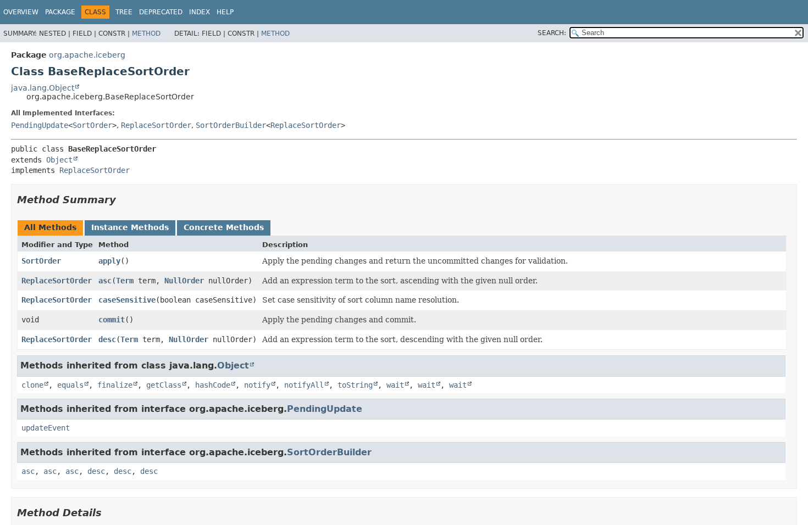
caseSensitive (127, 299)
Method (146, 33)
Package (60, 12)
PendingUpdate (39, 125)
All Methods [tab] (50, 227)
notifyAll (304, 385)
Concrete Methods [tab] (224, 227)
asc (105, 280)
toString (355, 385)
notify (257, 385)
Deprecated (160, 12)
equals (70, 385)
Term (125, 280)
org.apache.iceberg (87, 55)
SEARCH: (552, 33)
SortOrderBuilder (231, 125)
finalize (114, 385)
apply (109, 260)
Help (225, 12)
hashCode (212, 385)
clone (32, 385)
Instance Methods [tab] (130, 227)
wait (395, 385)
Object (59, 159)
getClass (163, 385)
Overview (20, 12)
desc (107, 339)
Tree (123, 12)
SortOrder (92, 125)
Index (199, 12)
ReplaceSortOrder (156, 125)
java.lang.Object (42, 87)
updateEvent (45, 427)
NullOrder (184, 280)
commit (111, 319)
